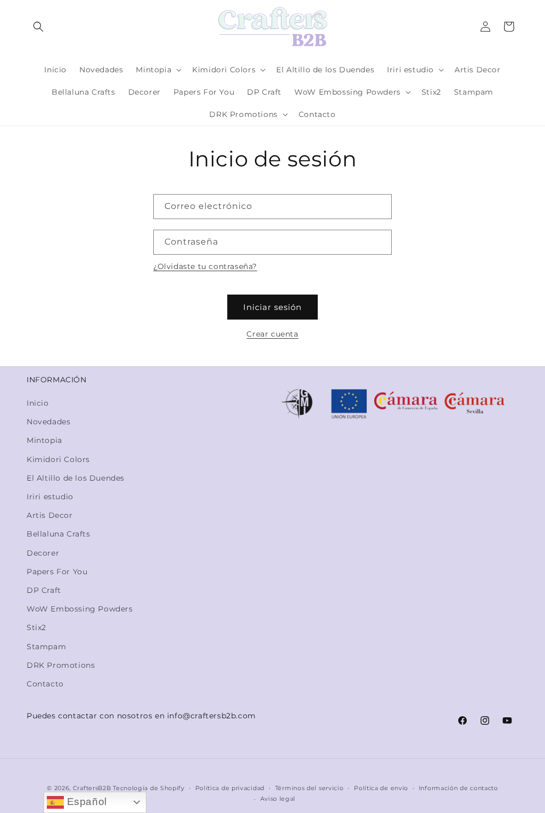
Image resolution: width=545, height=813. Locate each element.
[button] (38, 26)
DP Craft (44, 590)
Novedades (48, 421)
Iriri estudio (50, 496)
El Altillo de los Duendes (76, 478)
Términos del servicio (309, 788)
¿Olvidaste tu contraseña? (205, 266)
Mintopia (44, 440)
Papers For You (57, 571)
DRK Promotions (61, 665)
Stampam (46, 646)
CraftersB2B (92, 788)
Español (85, 801)
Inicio (38, 403)
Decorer (43, 553)
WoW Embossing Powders (80, 609)
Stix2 (36, 627)
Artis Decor (50, 515)
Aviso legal (278, 798)
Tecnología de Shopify (149, 788)
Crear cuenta (272, 334)
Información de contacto (458, 788)
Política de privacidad (230, 788)
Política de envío (381, 788)
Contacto (45, 684)
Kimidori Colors (58, 459)
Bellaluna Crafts (58, 534)
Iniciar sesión (272, 307)
